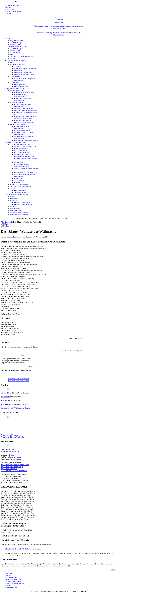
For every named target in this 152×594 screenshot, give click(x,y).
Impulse (10, 222)
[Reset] (23, 355)
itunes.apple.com (15, 457)
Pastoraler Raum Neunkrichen (18, 381)
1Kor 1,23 (31, 366)
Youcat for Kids (6, 404)
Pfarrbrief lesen (58, 35)
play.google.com (15, 459)
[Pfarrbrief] (59, 32)
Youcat (3, 400)
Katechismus (5, 397)
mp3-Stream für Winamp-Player (12, 467)
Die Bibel (4, 393)
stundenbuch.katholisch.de (10, 451)
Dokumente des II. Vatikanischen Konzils (15, 408)
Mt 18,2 (113, 570)
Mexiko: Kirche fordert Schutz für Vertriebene (23, 549)
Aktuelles (4, 222)
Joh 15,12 (64, 218)
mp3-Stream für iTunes (9, 469)
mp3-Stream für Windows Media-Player (15, 465)
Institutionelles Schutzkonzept (18, 379)
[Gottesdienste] (58, 26)
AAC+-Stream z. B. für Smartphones (14, 471)
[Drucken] (5, 226)
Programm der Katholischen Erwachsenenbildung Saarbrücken (13, 436)
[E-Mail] (4, 224)
